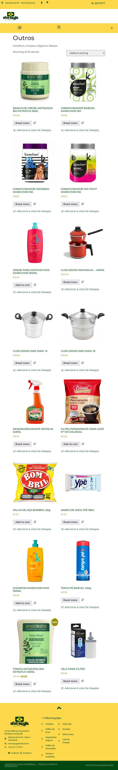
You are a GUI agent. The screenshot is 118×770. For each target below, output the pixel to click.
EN (96, 3)
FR (100, 3)
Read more (22, 123)
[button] (19, 27)
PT (103, 3)
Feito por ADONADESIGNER (99, 765)
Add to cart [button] (22, 285)
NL (92, 3)
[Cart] (111, 28)
